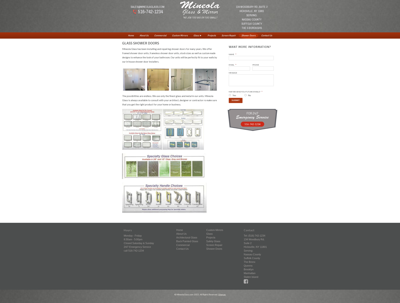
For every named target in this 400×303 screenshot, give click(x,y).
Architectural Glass (186, 237)
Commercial (160, 35)
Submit (236, 100)
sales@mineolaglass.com (147, 7)
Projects (212, 35)
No (249, 95)
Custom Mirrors (180, 35)
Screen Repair (229, 35)
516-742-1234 (150, 11)
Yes (234, 95)
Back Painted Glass (187, 241)
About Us (144, 35)
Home (131, 35)
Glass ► (197, 35)
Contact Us (266, 35)
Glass (209, 233)
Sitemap (222, 294)
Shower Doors (248, 35)
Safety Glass (213, 241)
